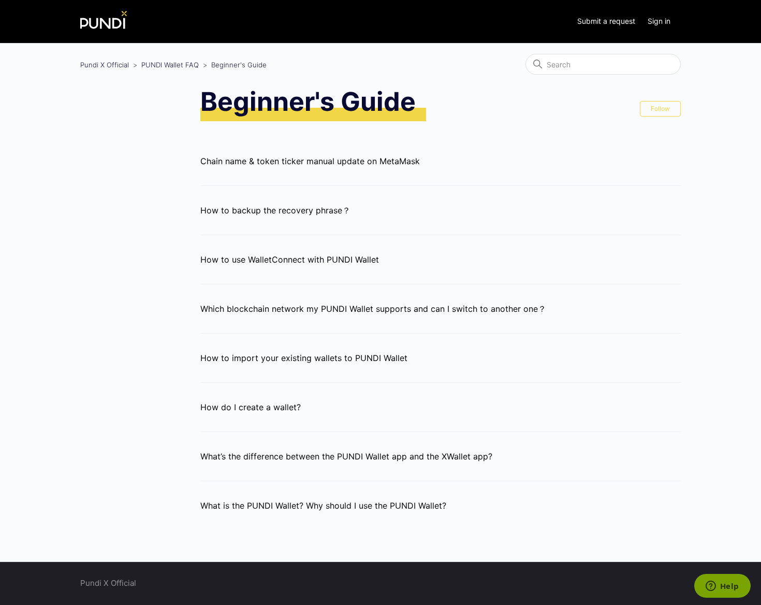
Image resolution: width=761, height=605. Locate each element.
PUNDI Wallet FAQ (170, 65)
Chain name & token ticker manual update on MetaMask (310, 161)
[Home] (103, 26)
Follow (660, 108)
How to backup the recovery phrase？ (275, 210)
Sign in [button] (659, 21)
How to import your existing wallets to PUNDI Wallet (303, 358)
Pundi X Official (104, 65)
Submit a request (606, 21)
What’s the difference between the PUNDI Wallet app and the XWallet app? (346, 456)
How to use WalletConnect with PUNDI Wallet (289, 259)
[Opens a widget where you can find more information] (722, 587)
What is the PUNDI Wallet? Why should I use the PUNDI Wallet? (323, 505)
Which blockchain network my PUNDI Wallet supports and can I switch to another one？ (373, 309)
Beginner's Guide (239, 65)
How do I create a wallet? (250, 407)
